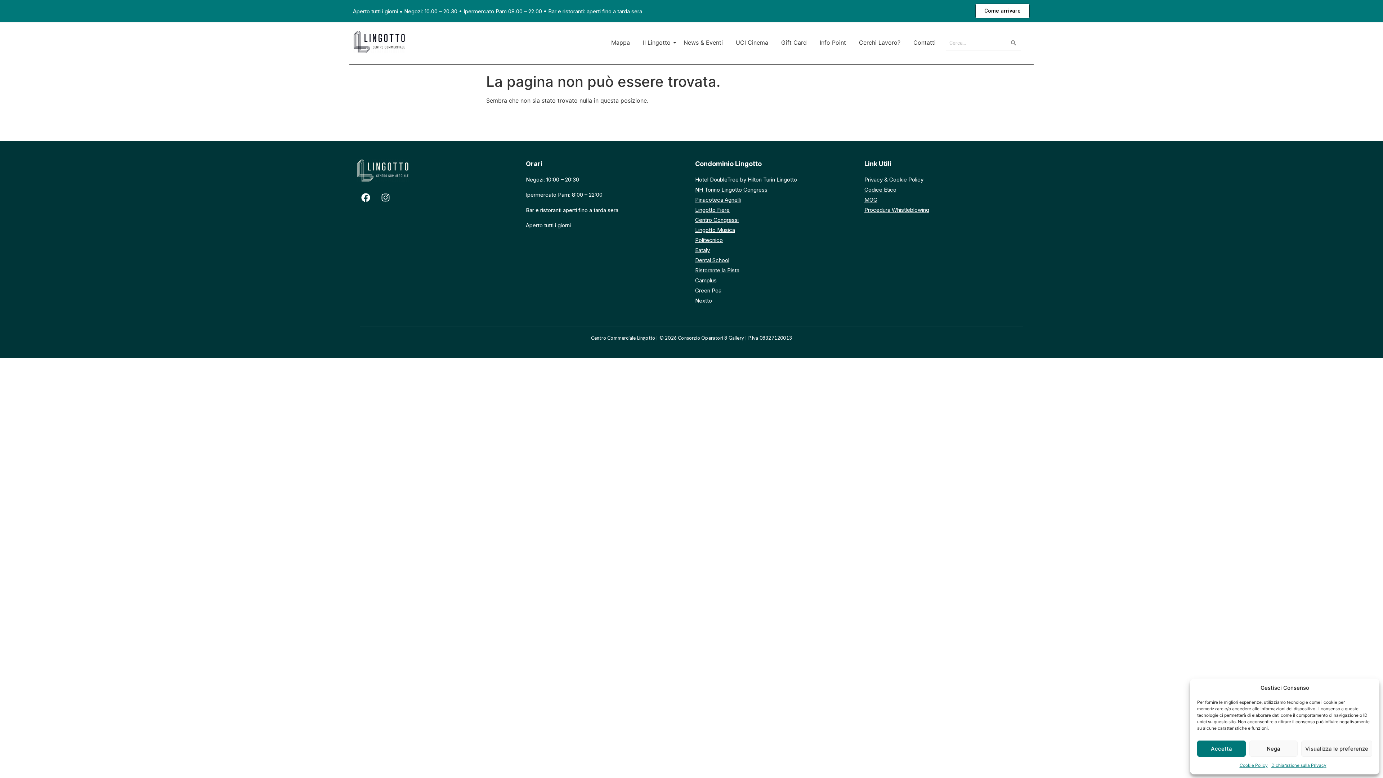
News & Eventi (703, 42)
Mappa (620, 42)
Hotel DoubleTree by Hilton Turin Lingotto (746, 179)
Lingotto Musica (715, 230)
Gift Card (794, 42)
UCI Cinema (752, 42)
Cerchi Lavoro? (879, 42)
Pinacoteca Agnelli (718, 199)
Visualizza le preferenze (1336, 748)
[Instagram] (385, 197)
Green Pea (708, 290)
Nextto (703, 300)
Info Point (833, 42)
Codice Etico (880, 189)
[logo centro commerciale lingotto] (379, 41)
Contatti (924, 42)
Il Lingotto (657, 42)
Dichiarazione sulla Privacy (1298, 765)
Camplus (706, 280)
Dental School (712, 260)
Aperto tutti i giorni (375, 11)
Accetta (1221, 748)
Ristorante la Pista (717, 270)
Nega (1273, 748)
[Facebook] (366, 197)
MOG (870, 199)
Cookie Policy (1254, 765)
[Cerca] (1013, 43)
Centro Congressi (717, 219)
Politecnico (709, 240)
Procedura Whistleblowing (896, 209)
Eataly (702, 250)
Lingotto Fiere (712, 209)
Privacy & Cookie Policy (893, 179)
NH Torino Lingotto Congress (731, 189)
